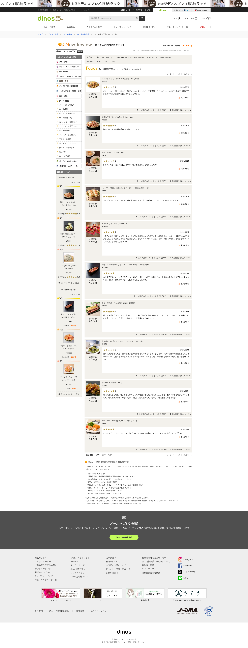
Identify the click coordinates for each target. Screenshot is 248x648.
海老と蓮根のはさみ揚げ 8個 (113, 153)
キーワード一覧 (77, 565)
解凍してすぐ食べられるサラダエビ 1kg (117, 117)
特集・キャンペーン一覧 (177, 27)
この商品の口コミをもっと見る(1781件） (152, 296)
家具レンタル (149, 27)
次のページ (188, 74)
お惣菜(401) (63, 109)
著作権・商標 (148, 565)
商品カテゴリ (49, 27)
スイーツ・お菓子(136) (68, 126)
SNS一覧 (74, 561)
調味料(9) (62, 152)
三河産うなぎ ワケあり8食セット (114, 224)
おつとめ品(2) (64, 156)
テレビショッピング (122, 27)
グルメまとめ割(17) (66, 105)
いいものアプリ (77, 573)
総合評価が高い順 (137, 57)
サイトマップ (148, 569)
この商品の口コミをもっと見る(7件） (153, 181)
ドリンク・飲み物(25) (67, 135)
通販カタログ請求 (43, 572)
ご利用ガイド (112, 558)
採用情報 (80, 611)
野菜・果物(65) (65, 130)
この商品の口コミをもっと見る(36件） (153, 217)
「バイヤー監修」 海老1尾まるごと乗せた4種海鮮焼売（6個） (126, 188)
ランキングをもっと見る (70, 283)
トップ (40, 34)
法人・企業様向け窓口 (59, 611)
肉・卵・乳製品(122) (67, 113)
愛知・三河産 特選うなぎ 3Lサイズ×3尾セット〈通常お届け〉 (126, 265)
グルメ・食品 (53, 34)
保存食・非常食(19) (66, 148)
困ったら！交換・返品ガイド (119, 569)
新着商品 (71, 27)
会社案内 (39, 611)
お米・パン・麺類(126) (68, 122)
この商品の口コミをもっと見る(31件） (153, 376)
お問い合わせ (112, 573)
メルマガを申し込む (124, 537)
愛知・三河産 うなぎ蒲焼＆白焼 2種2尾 (118, 303)
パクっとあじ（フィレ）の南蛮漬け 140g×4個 (120, 79)
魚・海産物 (67, 34)
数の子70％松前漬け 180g (112, 383)
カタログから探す (94, 27)
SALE (202, 27)
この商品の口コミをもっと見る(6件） (153, 110)
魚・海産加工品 (83, 34)
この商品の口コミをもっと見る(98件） (153, 258)
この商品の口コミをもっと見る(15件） (153, 449)
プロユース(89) (65, 139)
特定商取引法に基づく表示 (154, 558)
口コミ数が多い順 (120, 57)
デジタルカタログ (43, 569)
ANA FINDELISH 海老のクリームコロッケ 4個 (119, 421)
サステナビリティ (98, 611)
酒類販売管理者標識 (151, 573)
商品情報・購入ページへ (181, 110)
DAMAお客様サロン (79, 576)
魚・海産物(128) (65, 118)
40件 (113, 62)
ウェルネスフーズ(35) (67, 143)
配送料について (113, 561)
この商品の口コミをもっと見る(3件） (153, 146)
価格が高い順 (165, 57)
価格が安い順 (152, 57)
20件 (106, 62)
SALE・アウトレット (80, 558)
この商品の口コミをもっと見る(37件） (153, 334)
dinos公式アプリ (77, 569)
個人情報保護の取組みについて (156, 561)
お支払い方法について (116, 565)
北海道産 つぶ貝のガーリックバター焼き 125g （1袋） (123, 341)
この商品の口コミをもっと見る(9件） (153, 414)
